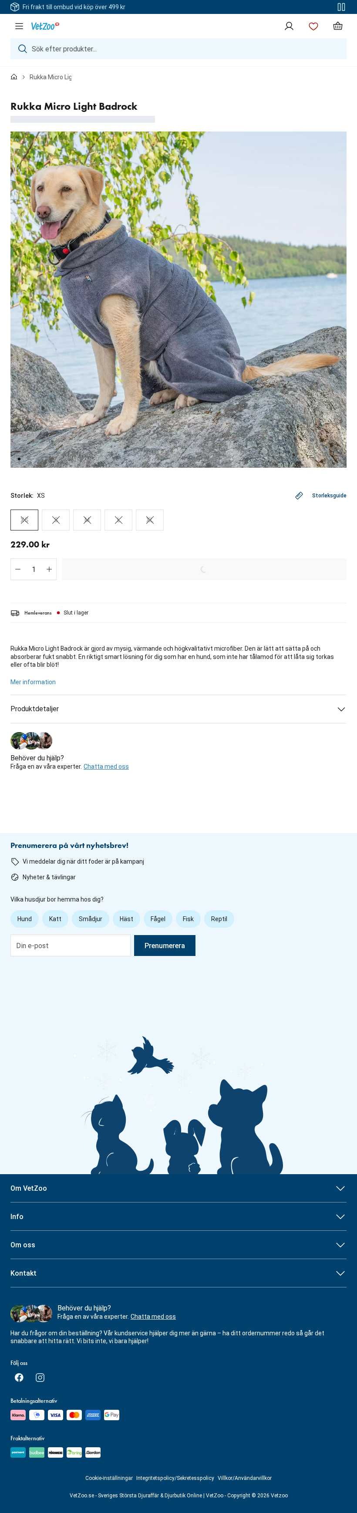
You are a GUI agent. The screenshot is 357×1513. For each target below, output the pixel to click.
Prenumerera (165, 946)
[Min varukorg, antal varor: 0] (338, 26)
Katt (55, 918)
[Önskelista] (313, 26)
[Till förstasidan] (13, 77)
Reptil (219, 918)
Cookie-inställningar (109, 1478)
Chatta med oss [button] (106, 766)
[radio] (24, 520)
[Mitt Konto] (289, 26)
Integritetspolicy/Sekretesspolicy (175, 1478)
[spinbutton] (33, 569)
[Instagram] (40, 1377)
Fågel (158, 918)
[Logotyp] (45, 26)
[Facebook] (19, 1377)
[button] (18, 569)
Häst (126, 918)
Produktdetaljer (34, 709)
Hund (24, 918)
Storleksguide (329, 496)
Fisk (188, 918)
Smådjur (90, 918)
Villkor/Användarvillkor (245, 1478)
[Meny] (19, 26)
